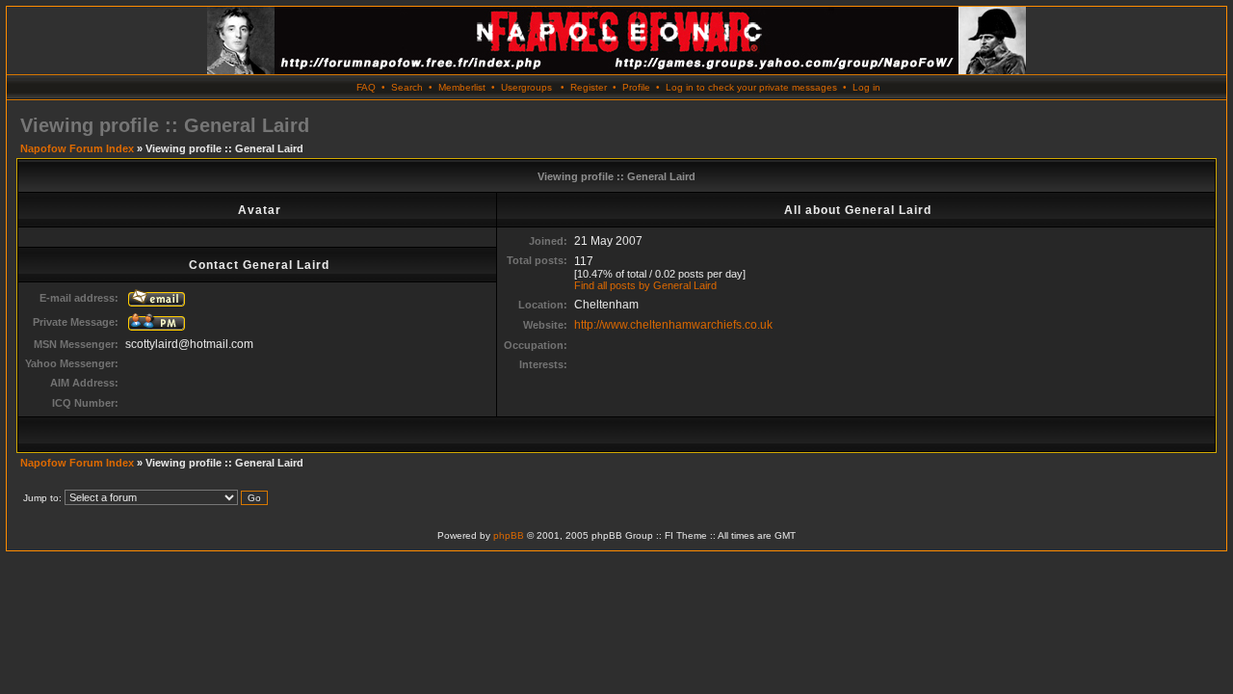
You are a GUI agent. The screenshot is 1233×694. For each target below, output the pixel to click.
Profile (636, 87)
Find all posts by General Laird (645, 285)
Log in (866, 87)
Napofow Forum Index (77, 148)
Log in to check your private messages (751, 87)
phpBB (508, 535)
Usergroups (526, 87)
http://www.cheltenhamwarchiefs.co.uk (673, 325)
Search (407, 87)
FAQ (366, 87)
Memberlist (461, 87)
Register (588, 87)
